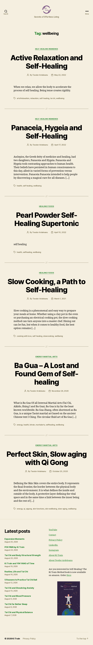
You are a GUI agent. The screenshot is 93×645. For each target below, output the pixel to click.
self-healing (44, 98)
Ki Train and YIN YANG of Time (19, 563)
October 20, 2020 (60, 471)
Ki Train (16, 638)
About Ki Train (56, 555)
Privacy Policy (55, 540)
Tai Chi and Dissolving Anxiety (19, 588)
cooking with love (24, 336)
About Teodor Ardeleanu (60, 560)
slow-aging (62, 509)
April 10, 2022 (60, 232)
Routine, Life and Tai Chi (16, 571)
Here (69, 575)
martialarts (40, 425)
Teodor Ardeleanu (40, 75)
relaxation (34, 98)
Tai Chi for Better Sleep (16, 604)
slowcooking (48, 336)
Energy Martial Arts (46, 357)
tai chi (52, 98)
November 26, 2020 (60, 391)
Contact (52, 535)
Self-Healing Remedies (46, 49)
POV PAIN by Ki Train (14, 547)
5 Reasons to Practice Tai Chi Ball (21, 580)
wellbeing (60, 98)
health (19, 186)
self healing (27, 186)
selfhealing (27, 252)
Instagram (54, 550)
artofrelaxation (23, 98)
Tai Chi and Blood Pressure (18, 596)
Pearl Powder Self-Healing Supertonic (46, 219)
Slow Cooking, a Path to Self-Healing (46, 285)
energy (20, 425)
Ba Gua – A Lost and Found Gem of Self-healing (46, 373)
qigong (29, 509)
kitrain (32, 425)
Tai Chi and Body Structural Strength (23, 555)
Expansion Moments (14, 539)
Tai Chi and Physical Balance (19, 612)
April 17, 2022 (60, 145)
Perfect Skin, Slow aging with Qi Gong (46, 458)
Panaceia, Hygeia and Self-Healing (46, 131)
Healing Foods (46, 206)
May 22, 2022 (60, 75)
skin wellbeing (51, 509)
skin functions (38, 509)
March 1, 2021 (60, 299)
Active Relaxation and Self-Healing (46, 61)
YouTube (53, 530)
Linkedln (53, 545)
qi (24, 509)
